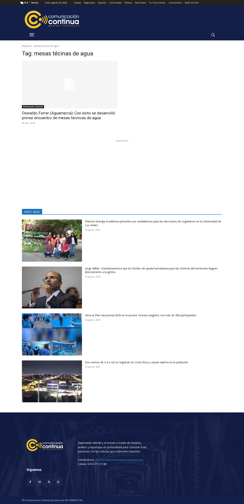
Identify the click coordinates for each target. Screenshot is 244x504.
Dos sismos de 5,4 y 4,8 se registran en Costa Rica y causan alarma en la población (136, 362)
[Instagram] (39, 482)
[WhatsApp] (58, 482)
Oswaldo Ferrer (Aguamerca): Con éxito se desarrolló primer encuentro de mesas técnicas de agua (68, 115)
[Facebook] (30, 482)
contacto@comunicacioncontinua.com (119, 460)
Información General (33, 106)
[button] (213, 34)
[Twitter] (49, 482)
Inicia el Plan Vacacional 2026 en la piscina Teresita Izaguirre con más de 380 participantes (140, 315)
